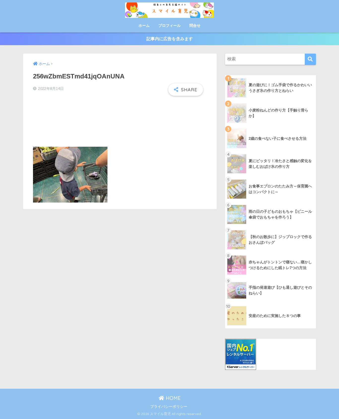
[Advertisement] (120, 121)
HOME (172, 398)
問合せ (195, 25)
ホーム (144, 25)
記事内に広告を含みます (169, 38)
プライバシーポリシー (168, 407)
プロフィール (169, 25)
